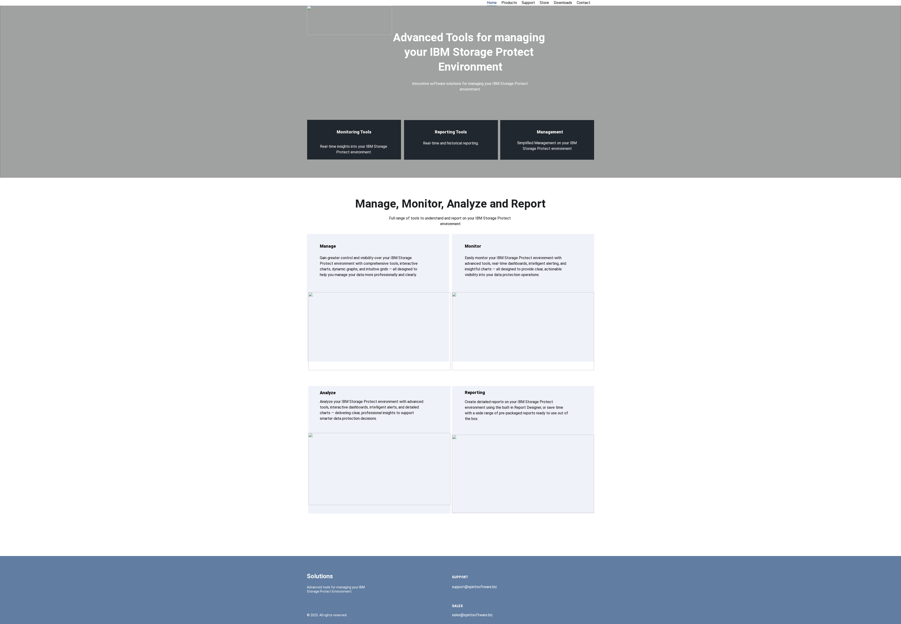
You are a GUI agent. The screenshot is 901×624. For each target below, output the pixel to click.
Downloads (563, 2)
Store (544, 2)
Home (492, 2)
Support (528, 2)
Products (509, 2)
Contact (583, 2)
